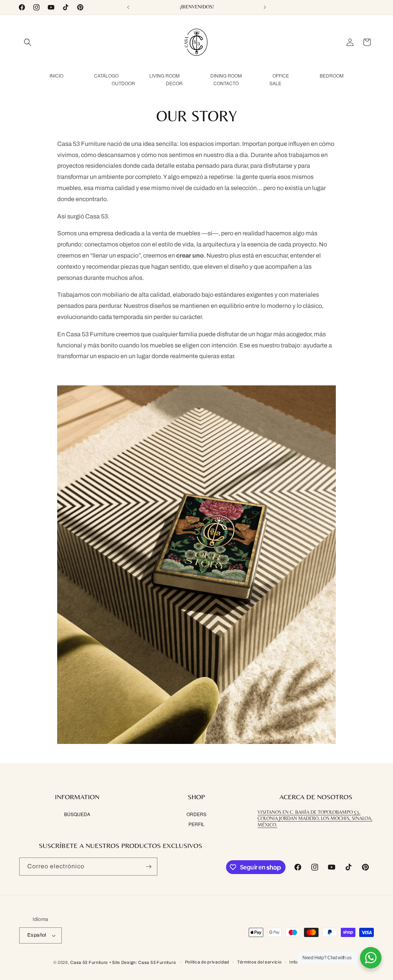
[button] (27, 42)
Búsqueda (77, 814)
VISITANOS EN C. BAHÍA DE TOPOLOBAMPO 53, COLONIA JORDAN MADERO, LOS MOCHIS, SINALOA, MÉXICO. (315, 818)
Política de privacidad (207, 962)
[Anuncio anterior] (128, 7)
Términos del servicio (259, 962)
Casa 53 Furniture (89, 962)
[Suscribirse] (148, 867)
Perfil (196, 824)
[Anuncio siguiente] (264, 7)
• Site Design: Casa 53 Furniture (143, 962)
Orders (196, 814)
